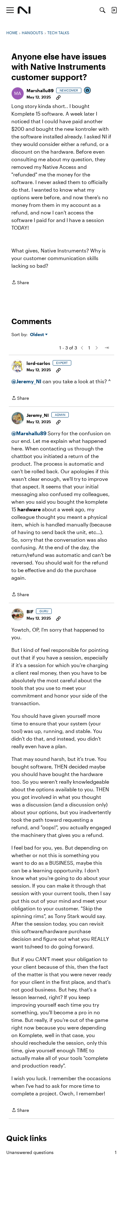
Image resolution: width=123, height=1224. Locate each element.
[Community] (24, 10)
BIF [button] (29, 611)
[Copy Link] (58, 97)
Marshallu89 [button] (40, 90)
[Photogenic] (87, 91)
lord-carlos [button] (38, 363)
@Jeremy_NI (26, 381)
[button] (17, 93)
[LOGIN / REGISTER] (114, 10)
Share (20, 283)
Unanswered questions (61, 1152)
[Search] (102, 10)
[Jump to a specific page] (107, 348)
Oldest (37, 335)
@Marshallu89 (28, 433)
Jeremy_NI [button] (37, 415)
